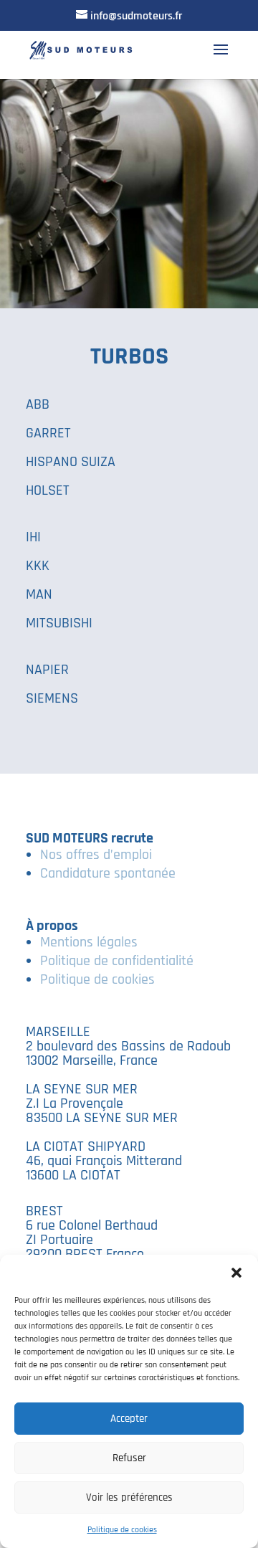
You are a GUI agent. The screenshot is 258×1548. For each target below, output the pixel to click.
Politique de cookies (122, 1529)
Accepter (129, 1418)
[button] (236, 1273)
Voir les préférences (129, 1497)
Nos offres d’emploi (96, 854)
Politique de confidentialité (117, 960)
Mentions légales (89, 942)
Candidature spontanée (108, 873)
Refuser (129, 1458)
